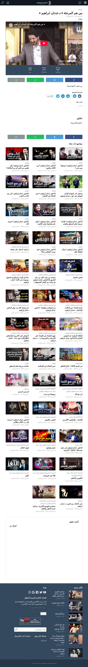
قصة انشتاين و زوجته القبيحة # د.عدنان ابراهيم (57, 651)
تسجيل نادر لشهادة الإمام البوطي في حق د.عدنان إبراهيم (71, 195)
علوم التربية (43, 501)
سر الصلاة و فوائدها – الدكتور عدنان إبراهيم (45, 309)
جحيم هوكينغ (50, 448)
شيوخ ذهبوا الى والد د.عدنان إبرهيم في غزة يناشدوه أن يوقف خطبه (57, 639)
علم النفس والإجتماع (77, 475)
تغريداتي (43, 640)
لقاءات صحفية (78, 445)
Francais (79, 417)
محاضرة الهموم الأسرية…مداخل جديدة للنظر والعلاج (44, 507)
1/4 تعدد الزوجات (49, 476)
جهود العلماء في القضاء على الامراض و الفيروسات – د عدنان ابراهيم (44, 338)
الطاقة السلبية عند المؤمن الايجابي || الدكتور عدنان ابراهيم (71, 337)
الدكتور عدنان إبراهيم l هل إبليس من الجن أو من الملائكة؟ (17, 167)
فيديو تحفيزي (25, 246)
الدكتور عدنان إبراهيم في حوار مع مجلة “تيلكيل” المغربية (71, 449)
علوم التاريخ (9, 445)
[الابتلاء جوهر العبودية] (75, 606)
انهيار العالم (24, 448)
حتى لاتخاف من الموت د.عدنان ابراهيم (71, 505)
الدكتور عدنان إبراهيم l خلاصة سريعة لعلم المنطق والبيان (71, 222)
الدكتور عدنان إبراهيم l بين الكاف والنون (46, 167)
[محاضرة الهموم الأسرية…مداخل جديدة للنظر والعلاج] (75, 595)
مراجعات (80, 9)
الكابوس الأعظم (76, 478)
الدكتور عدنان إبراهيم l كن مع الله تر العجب (18, 195)
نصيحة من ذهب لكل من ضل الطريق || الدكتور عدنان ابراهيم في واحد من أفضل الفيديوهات (44, 279)
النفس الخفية (77, 277)
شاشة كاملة (44, 72)
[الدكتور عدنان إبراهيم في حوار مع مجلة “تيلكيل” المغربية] (70, 435)
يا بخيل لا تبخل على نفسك (19, 249)
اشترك (43, 614)
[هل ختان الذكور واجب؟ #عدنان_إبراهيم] (75, 628)
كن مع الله (78, 394)
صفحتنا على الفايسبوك (22, 636)
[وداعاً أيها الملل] (75, 617)
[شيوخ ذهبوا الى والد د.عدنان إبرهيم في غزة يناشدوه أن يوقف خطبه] (75, 639)
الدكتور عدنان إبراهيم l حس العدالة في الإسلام (45, 195)
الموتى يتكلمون (50, 420)
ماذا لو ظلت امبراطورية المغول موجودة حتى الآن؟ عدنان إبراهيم (17, 279)
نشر (30, 72)
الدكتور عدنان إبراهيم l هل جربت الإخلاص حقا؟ (46, 250)
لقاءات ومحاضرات (50, 503)
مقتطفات (18, 246)
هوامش (80, 163)
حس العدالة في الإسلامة (46, 366)
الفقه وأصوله (42, 473)
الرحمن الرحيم (23, 392)
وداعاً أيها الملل (59, 614)
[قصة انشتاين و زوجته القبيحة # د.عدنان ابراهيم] (75, 652)
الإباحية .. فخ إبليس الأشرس (72, 420)
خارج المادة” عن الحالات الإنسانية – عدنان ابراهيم (73, 309)
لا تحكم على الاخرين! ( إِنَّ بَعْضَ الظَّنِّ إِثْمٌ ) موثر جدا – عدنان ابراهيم (17, 338)
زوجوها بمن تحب (49, 394)
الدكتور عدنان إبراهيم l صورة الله (18, 222)
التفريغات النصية (67, 389)
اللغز (27, 476)
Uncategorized (77, 389)
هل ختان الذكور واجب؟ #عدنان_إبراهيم (59, 627)
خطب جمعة (79, 391)
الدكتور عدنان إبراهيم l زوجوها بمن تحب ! (71, 167)
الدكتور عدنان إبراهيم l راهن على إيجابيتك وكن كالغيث (45, 222)
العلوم (44, 417)
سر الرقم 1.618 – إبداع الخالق (71, 366)
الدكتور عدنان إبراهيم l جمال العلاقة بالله (72, 250)
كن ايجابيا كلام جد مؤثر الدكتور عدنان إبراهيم (18, 309)
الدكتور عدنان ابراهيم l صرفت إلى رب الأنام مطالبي (18, 421)
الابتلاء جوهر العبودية (58, 603)
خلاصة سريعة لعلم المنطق (19, 366)
